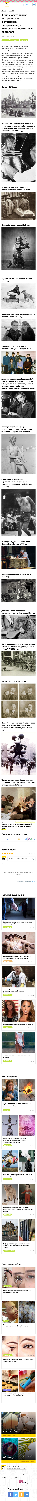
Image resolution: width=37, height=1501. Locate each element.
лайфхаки (8, 1355)
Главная (3, 10)
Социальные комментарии (26, 881)
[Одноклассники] (19, 839)
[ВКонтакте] (7, 839)
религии (7, 1145)
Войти (17, 1477)
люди (6, 1110)
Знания (11, 10)
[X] (26, 839)
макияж (7, 1286)
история (14, 40)
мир (5, 1321)
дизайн (7, 1389)
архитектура (9, 1250)
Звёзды (24, 40)
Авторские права (20, 1474)
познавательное (8, 961)
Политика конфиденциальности (16, 1468)
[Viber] (28, 839)
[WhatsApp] (31, 839)
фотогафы (8, 1179)
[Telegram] (34, 839)
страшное (8, 927)
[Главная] (7, 4)
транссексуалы (8, 1027)
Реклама (4, 1474)
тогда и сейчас (8, 995)
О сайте (3, 1477)
